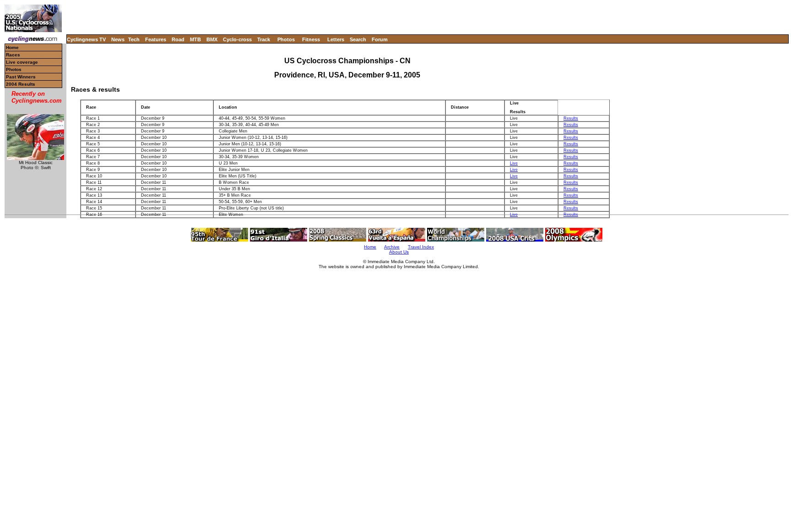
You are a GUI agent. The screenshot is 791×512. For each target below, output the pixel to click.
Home (12, 47)
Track (263, 39)
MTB (195, 39)
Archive (392, 246)
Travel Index (421, 246)
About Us (399, 251)
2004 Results (20, 84)
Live (514, 163)
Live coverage (22, 62)
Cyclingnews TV (86, 39)
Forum (380, 39)
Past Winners (21, 76)
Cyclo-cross (237, 39)
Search (358, 39)
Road (178, 39)
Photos (286, 39)
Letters (335, 39)
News (118, 39)
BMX (211, 39)
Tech (134, 39)
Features (155, 39)
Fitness (311, 39)
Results (570, 118)
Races (13, 54)
